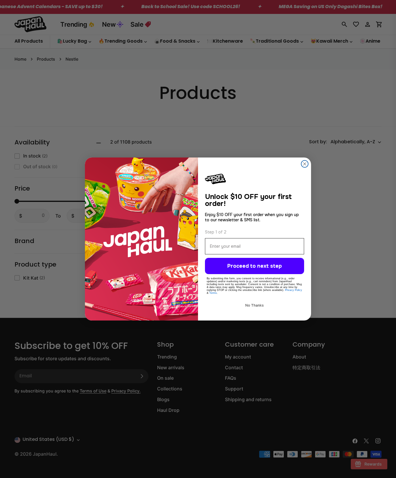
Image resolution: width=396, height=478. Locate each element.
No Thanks (254, 305)
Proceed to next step (254, 266)
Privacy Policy (293, 290)
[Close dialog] (304, 163)
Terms (213, 292)
